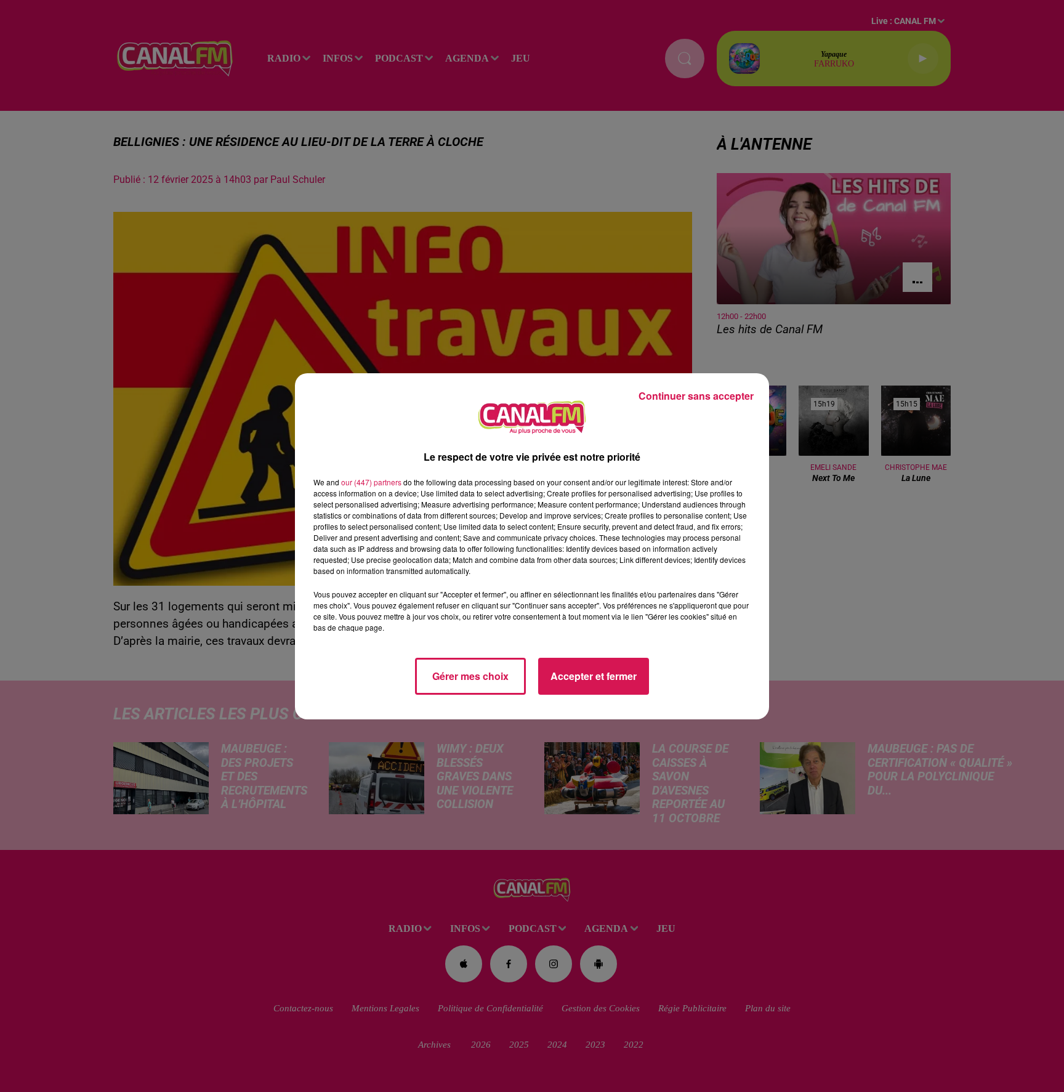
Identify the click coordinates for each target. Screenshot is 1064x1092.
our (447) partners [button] (371, 482)
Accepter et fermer (593, 676)
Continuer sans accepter (696, 396)
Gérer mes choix (470, 676)
